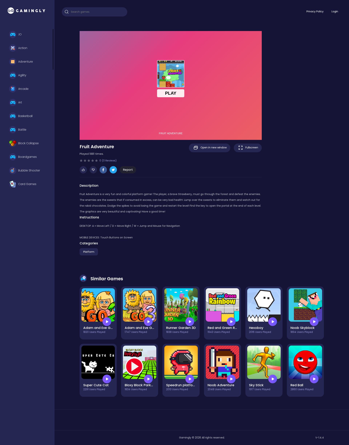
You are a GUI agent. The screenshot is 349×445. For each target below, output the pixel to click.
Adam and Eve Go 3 (141, 327)
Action (22, 48)
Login (335, 11)
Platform (88, 252)
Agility (22, 75)
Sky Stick (256, 385)
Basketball (25, 116)
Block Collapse (28, 143)
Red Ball (296, 385)
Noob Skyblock (302, 327)
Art (20, 102)
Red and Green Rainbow (227, 327)
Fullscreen (251, 147)
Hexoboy (256, 327)
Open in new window (213, 147)
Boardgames (27, 157)
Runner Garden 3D (181, 327)
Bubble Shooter (29, 170)
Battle (22, 130)
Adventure (25, 62)
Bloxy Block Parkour (140, 385)
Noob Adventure (221, 385)
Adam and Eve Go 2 (99, 327)
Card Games (27, 184)
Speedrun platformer (183, 385)
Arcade (23, 89)
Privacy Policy (315, 11)
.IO (20, 34)
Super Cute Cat (96, 385)
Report (128, 170)
